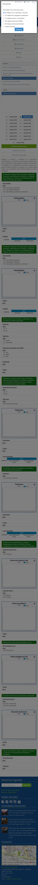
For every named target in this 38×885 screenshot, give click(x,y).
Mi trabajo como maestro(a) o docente (16, 13)
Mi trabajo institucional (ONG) (13, 21)
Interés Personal (10, 26)
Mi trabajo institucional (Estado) (14, 24)
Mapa (34, 2)
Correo (27, 2)
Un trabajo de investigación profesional (16, 15)
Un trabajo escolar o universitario (14, 18)
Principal (19, 2)
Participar (19, 29)
